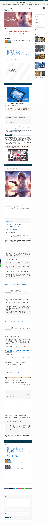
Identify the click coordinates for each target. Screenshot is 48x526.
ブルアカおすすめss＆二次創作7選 (12, 69)
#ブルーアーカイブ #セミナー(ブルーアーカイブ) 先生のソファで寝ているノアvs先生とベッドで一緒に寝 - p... (20, 357)
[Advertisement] (18, 477)
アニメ (36, 16)
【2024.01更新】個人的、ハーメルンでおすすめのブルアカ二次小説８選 (20, 40)
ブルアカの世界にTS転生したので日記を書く (12, 58)
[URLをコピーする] (29, 488)
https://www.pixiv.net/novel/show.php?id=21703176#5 (11, 221)
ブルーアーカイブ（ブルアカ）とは (12, 66)
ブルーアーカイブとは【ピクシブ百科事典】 (10, 122)
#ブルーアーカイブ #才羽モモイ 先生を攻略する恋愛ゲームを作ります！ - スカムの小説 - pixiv (20, 207)
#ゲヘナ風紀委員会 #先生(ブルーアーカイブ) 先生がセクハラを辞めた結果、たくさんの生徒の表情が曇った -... (20, 290)
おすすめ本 (37, 13)
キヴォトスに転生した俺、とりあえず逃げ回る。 (13, 59)
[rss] (43, 0)
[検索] (44, 0)
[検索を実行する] (44, 8)
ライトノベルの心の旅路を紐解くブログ (24, 2)
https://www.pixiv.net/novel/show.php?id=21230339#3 (11, 268)
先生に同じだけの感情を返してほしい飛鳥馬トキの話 (13, 53)
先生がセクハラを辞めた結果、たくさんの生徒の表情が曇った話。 (15, 52)
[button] (6, 488)
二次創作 (5, 10)
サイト (6, 513)
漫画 (36, 29)
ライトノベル (37, 25)
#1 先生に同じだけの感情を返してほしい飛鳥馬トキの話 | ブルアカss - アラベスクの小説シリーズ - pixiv (20, 327)
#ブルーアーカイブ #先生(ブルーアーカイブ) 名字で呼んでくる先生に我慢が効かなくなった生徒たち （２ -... (20, 236)
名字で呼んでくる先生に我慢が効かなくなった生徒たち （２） (15, 51)
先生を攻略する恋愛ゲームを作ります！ (12, 50)
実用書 (36, 22)
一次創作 (36, 19)
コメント (6, 498)
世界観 (10, 67)
